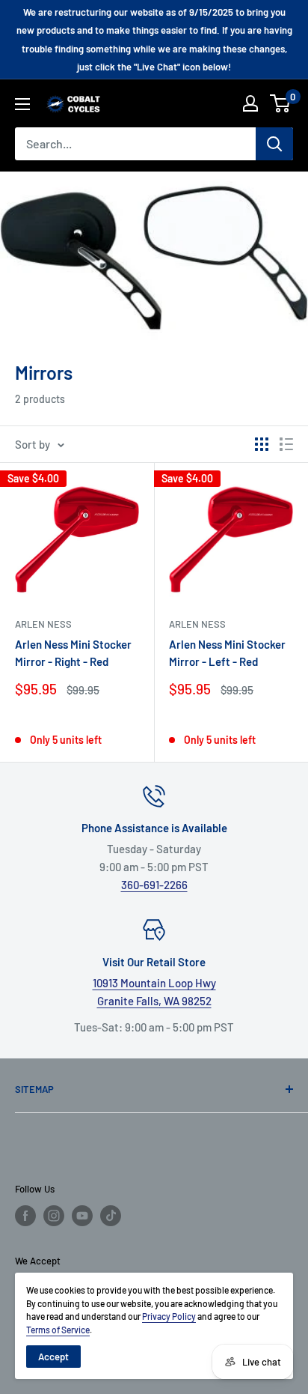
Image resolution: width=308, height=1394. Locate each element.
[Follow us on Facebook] (25, 1215)
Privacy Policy (169, 1316)
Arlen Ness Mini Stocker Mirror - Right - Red (73, 652)
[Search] (274, 143)
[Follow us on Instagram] (53, 1215)
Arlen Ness (43, 624)
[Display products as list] (286, 444)
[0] (280, 103)
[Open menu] (22, 104)
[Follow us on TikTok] (110, 1215)
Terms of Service (58, 1329)
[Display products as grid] (261, 444)
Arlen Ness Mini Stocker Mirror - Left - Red (227, 652)
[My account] (250, 103)
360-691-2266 (154, 884)
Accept (53, 1357)
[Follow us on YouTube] (82, 1215)
